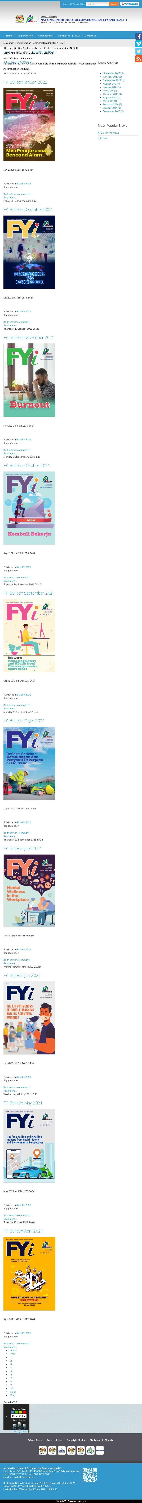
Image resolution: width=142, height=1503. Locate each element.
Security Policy (55, 1440)
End (12, 1395)
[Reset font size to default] (19, 1427)
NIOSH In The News (43, 51)
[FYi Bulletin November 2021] (29, 380)
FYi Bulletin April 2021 (23, 1231)
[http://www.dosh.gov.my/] (81, 1450)
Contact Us (90, 35)
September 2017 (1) (114, 80)
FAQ (77, 35)
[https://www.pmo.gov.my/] (52, 1450)
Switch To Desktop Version (71, 1501)
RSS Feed (103, 138)
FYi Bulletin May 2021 (23, 1103)
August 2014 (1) (112, 97)
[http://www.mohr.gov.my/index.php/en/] (71, 1450)
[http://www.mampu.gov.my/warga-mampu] (100, 1450)
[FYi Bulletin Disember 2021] (29, 251)
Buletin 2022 (24, 183)
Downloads (64, 35)
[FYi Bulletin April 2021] (29, 1273)
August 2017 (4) (112, 83)
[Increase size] (14, 1427)
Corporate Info (25, 35)
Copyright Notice (76, 1440)
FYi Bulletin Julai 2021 (22, 848)
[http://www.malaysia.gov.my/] (43, 1450)
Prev (12, 1353)
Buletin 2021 (24, 311)
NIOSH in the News (108, 132)
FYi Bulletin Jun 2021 (22, 975)
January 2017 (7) (112, 87)
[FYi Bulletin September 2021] (29, 635)
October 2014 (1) (112, 93)
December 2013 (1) (113, 111)
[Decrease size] (24, 1427)
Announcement (45, 35)
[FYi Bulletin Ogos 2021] (29, 763)
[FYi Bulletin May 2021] (29, 1145)
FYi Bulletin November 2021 (28, 337)
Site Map (109, 1440)
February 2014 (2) (112, 104)
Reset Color (18, 1416)
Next (13, 1391)
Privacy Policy (35, 1440)
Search (114, 4)
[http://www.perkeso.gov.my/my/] (90, 1450)
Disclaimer (95, 1440)
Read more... (10, 197)
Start (13, 1350)
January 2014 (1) (112, 107)
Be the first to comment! (16, 193)
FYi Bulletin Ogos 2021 (24, 720)
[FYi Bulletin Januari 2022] (29, 124)
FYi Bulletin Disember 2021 (28, 209)
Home (9, 35)
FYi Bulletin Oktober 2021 (26, 465)
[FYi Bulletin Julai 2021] (29, 890)
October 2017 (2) (112, 76)
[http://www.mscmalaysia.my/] (62, 1450)
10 (11, 1388)
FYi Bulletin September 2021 (29, 593)
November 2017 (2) (113, 73)
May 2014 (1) (110, 100)
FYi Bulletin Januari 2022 (25, 82)
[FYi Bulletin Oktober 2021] (29, 507)
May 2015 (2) (110, 90)
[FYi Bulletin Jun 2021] (29, 1017)
